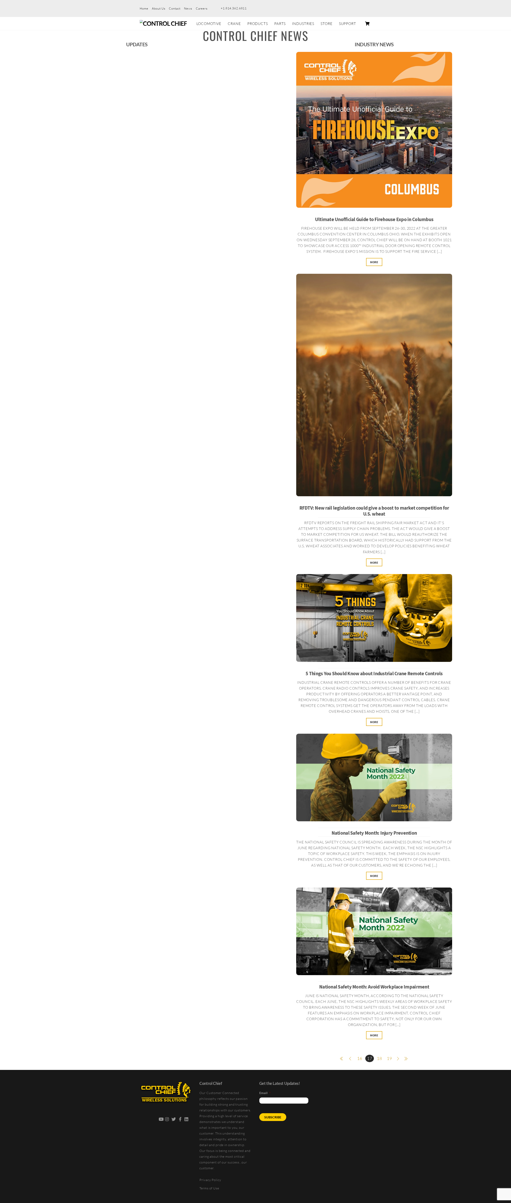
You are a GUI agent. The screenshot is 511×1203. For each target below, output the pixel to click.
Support (347, 23)
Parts (280, 23)
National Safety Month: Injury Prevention (374, 833)
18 (379, 1058)
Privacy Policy (210, 1180)
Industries (303, 23)
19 (389, 1058)
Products (257, 23)
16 (359, 1058)
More (374, 262)
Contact (174, 8)
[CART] (367, 24)
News (188, 8)
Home (144, 8)
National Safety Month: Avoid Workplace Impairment (374, 987)
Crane (234, 23)
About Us (158, 8)
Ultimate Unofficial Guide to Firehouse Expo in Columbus (374, 219)
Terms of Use (209, 1188)
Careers (201, 8)
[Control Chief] (163, 23)
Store (326, 23)
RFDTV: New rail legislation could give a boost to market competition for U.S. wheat (374, 511)
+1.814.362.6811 (234, 8)
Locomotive (209, 23)
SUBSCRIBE (272, 1117)
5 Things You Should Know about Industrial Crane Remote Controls (374, 673)
